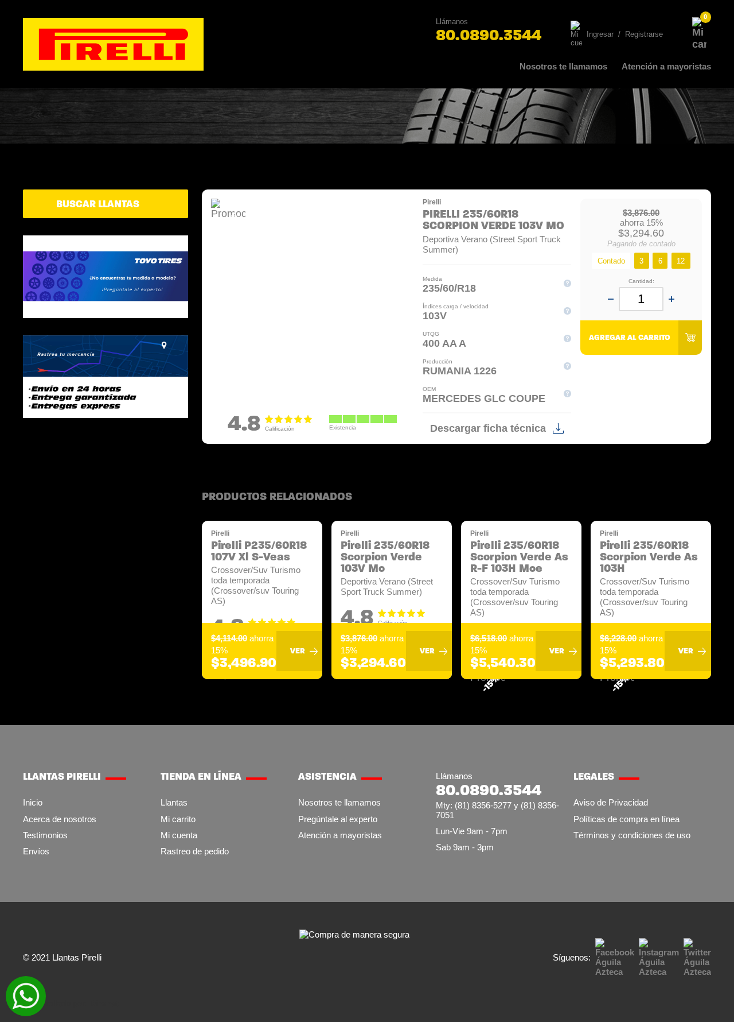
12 (681, 261)
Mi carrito (178, 819)
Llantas (174, 802)
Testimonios (45, 835)
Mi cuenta (179, 835)
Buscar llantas (97, 204)
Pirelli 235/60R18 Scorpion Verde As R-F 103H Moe (519, 557)
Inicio (32, 802)
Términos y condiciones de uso (631, 835)
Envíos (36, 851)
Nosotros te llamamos (563, 66)
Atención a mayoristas (666, 66)
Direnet (104, 1003)
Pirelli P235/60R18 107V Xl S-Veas (259, 551)
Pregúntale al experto (337, 819)
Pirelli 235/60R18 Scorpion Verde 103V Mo (385, 557)
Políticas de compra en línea (626, 819)
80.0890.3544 (488, 35)
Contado (611, 261)
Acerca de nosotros (59, 819)
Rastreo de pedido (195, 851)
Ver (297, 651)
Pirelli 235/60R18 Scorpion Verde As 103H (649, 557)
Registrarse (644, 34)
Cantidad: (641, 281)
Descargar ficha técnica (488, 428)
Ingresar (600, 34)
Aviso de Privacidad (610, 802)
